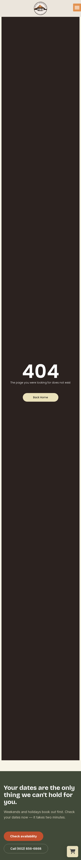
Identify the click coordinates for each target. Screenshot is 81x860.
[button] (77, 7)
